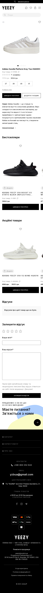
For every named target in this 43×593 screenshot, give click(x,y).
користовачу (11, 444)
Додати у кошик (31, 95)
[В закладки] (39, 22)
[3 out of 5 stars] (12, 331)
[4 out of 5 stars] (16, 331)
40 (21, 84)
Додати (10, 188)
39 (14, 84)
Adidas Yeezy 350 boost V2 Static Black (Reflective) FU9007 (17, 194)
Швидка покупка (11, 95)
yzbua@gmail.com (21, 474)
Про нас (8, 451)
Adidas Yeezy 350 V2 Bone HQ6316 (20, 276)
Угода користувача (21, 568)
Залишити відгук (21, 395)
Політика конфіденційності (21, 572)
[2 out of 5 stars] (8, 331)
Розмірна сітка (7, 90)
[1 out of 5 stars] (3, 331)
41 (29, 84)
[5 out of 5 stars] (20, 331)
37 (6, 84)
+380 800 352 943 (23, 465)
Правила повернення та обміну (21, 575)
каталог (8, 437)
